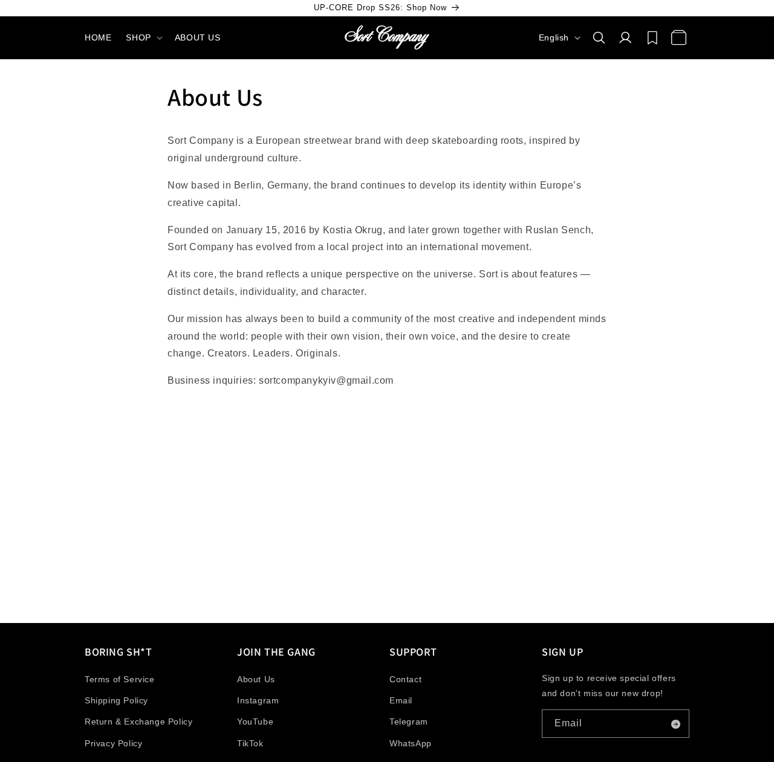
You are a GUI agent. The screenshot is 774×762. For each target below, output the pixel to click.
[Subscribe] (675, 724)
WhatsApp (410, 743)
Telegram (408, 722)
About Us (256, 679)
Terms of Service (120, 679)
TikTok (250, 743)
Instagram (258, 701)
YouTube (255, 722)
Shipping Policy (116, 701)
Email (400, 701)
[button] (143, 37)
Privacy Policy (113, 743)
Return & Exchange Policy (138, 722)
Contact (405, 679)
